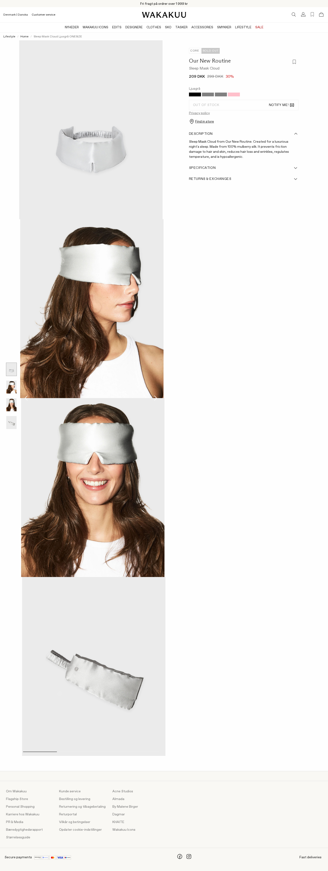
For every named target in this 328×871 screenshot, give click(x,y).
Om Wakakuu (16, 791)
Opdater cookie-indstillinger (80, 830)
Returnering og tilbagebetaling (82, 807)
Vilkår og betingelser (74, 822)
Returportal (68, 814)
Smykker (224, 27)
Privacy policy (199, 113)
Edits (116, 27)
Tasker (181, 27)
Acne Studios (122, 791)
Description (201, 134)
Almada (118, 799)
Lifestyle (243, 27)
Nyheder (72, 27)
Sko (168, 27)
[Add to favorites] (294, 62)
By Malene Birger (125, 807)
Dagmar (118, 814)
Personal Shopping (20, 807)
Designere (134, 27)
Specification (202, 168)
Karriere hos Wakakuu (22, 814)
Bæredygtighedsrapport (24, 830)
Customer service (43, 15)
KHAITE (118, 822)
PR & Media (14, 822)
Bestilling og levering (74, 799)
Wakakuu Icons (95, 27)
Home (24, 37)
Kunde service (70, 791)
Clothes (153, 27)
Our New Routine (210, 60)
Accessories (202, 27)
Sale (259, 27)
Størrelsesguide (18, 837)
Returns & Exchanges (210, 179)
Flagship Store (17, 799)
